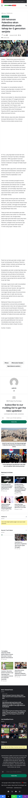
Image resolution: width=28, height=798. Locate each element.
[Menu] (2, 6)
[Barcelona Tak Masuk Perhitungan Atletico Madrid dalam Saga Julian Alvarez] (5, 725)
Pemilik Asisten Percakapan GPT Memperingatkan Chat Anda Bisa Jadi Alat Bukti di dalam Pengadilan (20, 488)
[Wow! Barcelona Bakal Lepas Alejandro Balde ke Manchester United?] (21, 665)
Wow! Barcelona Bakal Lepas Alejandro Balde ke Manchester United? (20, 672)
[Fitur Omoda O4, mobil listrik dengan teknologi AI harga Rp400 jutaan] (7, 479)
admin (5, 35)
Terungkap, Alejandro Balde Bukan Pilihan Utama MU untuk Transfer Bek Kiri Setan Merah (7, 654)
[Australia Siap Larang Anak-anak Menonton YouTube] (21, 499)
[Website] (14, 391)
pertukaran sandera (14, 366)
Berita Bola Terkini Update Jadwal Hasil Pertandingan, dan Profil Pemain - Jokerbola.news (14, 785)
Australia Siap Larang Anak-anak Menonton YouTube (20, 506)
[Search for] (26, 6)
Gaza (6, 363)
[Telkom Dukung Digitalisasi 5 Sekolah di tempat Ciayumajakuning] (7, 499)
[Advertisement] (14, 138)
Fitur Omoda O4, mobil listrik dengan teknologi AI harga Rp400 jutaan (7, 487)
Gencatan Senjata (17, 363)
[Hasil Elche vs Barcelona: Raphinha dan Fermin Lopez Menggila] (21, 537)
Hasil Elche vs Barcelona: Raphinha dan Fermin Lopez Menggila (21, 544)
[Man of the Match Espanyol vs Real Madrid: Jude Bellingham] (23, 730)
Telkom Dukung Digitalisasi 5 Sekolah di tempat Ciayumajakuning (6, 507)
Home (4, 13)
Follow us (4, 742)
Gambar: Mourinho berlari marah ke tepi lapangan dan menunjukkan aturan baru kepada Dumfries (7, 675)
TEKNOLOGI (9, 13)
